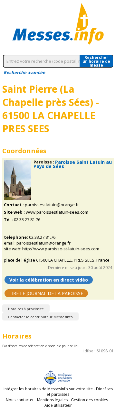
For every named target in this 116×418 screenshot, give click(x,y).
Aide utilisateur (58, 405)
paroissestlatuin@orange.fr (52, 205)
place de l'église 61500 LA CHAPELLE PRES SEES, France (57, 260)
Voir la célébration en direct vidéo (48, 280)
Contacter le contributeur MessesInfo (40, 316)
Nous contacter (20, 400)
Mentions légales (52, 400)
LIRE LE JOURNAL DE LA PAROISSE (46, 293)
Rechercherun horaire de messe (96, 61)
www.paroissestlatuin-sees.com (57, 212)
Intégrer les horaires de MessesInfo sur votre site (48, 389)
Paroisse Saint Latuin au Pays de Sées (73, 164)
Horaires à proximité (26, 308)
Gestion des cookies (89, 400)
